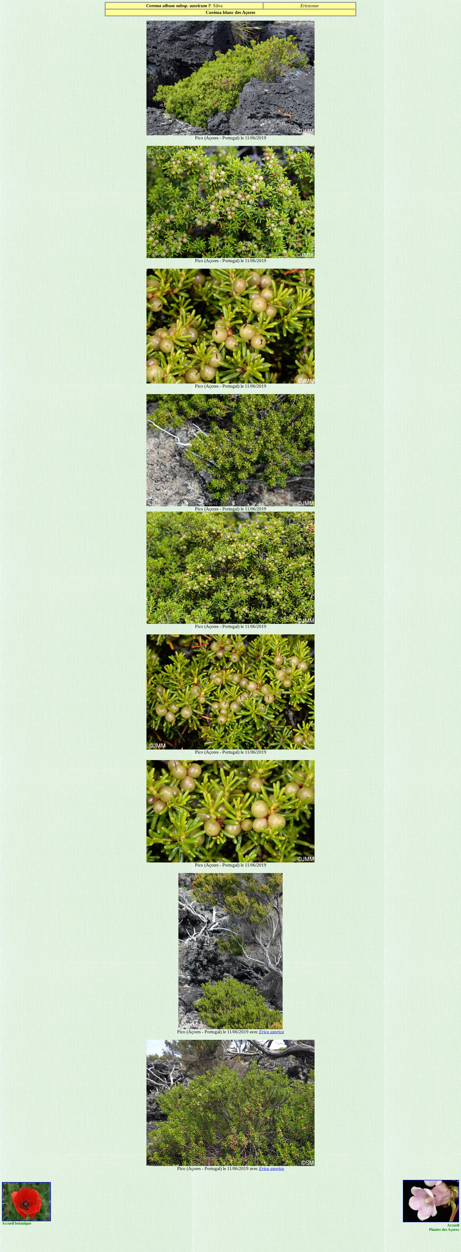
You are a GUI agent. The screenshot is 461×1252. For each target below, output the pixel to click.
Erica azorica (271, 1031)
